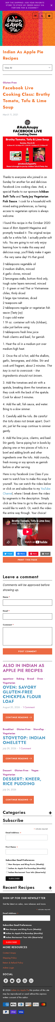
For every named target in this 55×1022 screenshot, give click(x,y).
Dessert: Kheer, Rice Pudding (22, 781)
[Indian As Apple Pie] (14, 27)
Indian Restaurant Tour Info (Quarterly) (27, 872)
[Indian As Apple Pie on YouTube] (12, 980)
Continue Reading (17, 717)
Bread (30, 678)
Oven (40, 678)
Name (6, 597)
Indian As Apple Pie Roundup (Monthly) (27, 868)
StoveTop (38, 729)
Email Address (13, 832)
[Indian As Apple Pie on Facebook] (6, 980)
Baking (20, 678)
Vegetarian (9, 683)
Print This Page (27, 559)
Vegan (34, 770)
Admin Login (8, 967)
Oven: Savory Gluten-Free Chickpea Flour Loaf (22, 694)
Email (6, 611)
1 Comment (29, 707)
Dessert (7, 770)
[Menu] (35, 16)
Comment (8, 624)
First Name (12, 847)
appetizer (8, 678)
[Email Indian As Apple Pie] (31, 980)
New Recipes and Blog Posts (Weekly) (26, 864)
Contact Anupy (9, 952)
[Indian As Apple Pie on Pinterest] (18, 980)
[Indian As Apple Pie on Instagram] (25, 980)
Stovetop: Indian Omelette (24, 740)
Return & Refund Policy (13, 962)
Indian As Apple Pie (20, 990)
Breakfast (8, 729)
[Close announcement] (51, 5)
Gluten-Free (10, 82)
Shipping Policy (10, 957)
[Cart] (49, 16)
